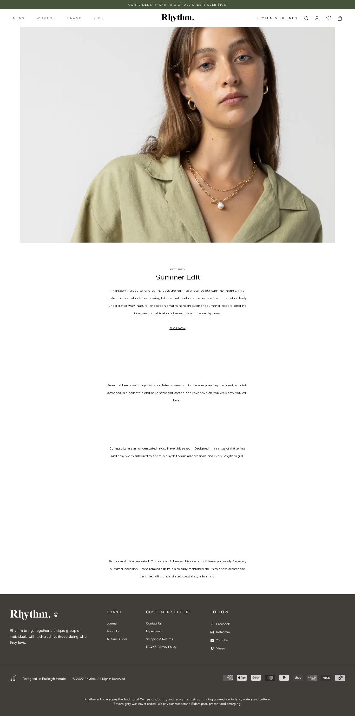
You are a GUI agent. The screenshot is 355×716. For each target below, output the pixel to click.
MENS (19, 18)
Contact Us (153, 623)
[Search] (306, 18)
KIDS (98, 18)
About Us (113, 631)
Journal (112, 623)
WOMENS (46, 18)
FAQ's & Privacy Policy (161, 647)
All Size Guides (117, 639)
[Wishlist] (328, 18)
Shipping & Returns (159, 639)
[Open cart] (340, 18)
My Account (154, 631)
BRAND (74, 18)
